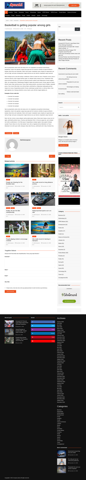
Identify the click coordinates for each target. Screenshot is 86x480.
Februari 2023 (60, 373)
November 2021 (61, 398)
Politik (12, 15)
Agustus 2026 (60, 321)
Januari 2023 (60, 374)
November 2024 (61, 338)
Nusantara (21, 12)
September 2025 (61, 332)
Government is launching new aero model (68, 74)
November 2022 (61, 378)
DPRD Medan (45, 12)
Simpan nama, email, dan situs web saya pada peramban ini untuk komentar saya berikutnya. (26, 287)
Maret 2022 (59, 391)
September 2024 (61, 340)
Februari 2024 (60, 352)
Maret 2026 (59, 328)
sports (16, 133)
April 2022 (59, 390)
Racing (8, 208)
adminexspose (9, 28)
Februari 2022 (60, 393)
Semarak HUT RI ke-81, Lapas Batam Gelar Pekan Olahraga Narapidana (22, 323)
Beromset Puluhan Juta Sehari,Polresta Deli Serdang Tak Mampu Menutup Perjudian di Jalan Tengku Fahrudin (68, 58)
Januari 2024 (60, 354)
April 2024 (59, 349)
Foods (23, 15)
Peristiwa (7, 15)
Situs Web (7, 281)
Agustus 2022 (60, 383)
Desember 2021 (61, 397)
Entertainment (61, 224)
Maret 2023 (59, 371)
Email (6, 275)
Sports (38, 15)
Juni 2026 (59, 323)
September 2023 (61, 361)
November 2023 (61, 357)
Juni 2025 (59, 333)
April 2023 (59, 369)
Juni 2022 (59, 386)
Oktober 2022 (60, 380)
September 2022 (61, 381)
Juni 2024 (59, 345)
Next (51, 156)
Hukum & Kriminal (71, 12)
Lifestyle (33, 15)
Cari (59, 26)
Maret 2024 (59, 350)
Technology (44, 15)
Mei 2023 (59, 368)
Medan (39, 12)
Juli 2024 (59, 344)
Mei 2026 (59, 325)
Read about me (63, 145)
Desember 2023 (61, 356)
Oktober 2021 (60, 400)
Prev (8, 156)
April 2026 (59, 326)
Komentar (7, 256)
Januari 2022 (60, 395)
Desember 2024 (61, 337)
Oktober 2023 (60, 359)
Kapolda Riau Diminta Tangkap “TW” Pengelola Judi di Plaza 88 (22, 339)
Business (18, 15)
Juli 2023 (59, 364)
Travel (59, 274)
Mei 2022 (59, 388)
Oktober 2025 (60, 330)
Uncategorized (61, 277)
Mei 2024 (59, 347)
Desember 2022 (61, 376)
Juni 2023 (59, 366)
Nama (6, 269)
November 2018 (61, 402)
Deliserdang (33, 12)
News (15, 12)
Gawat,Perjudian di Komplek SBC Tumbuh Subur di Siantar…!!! (21, 331)
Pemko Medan (62, 12)
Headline (10, 12)
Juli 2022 (59, 385)
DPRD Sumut (54, 12)
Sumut (26, 12)
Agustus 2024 (60, 342)
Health (28, 15)
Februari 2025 (60, 335)
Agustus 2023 (60, 362)
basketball (9, 133)
